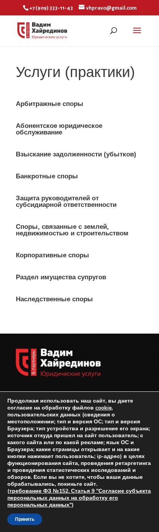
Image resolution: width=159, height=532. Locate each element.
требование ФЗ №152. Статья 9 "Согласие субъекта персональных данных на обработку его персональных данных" (79, 498)
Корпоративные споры (52, 255)
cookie (103, 407)
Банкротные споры (47, 176)
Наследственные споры (54, 299)
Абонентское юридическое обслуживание (59, 129)
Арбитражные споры (49, 103)
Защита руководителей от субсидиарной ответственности (66, 201)
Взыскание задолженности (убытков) (76, 154)
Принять (24, 519)
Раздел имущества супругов (61, 277)
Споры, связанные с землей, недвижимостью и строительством (72, 230)
